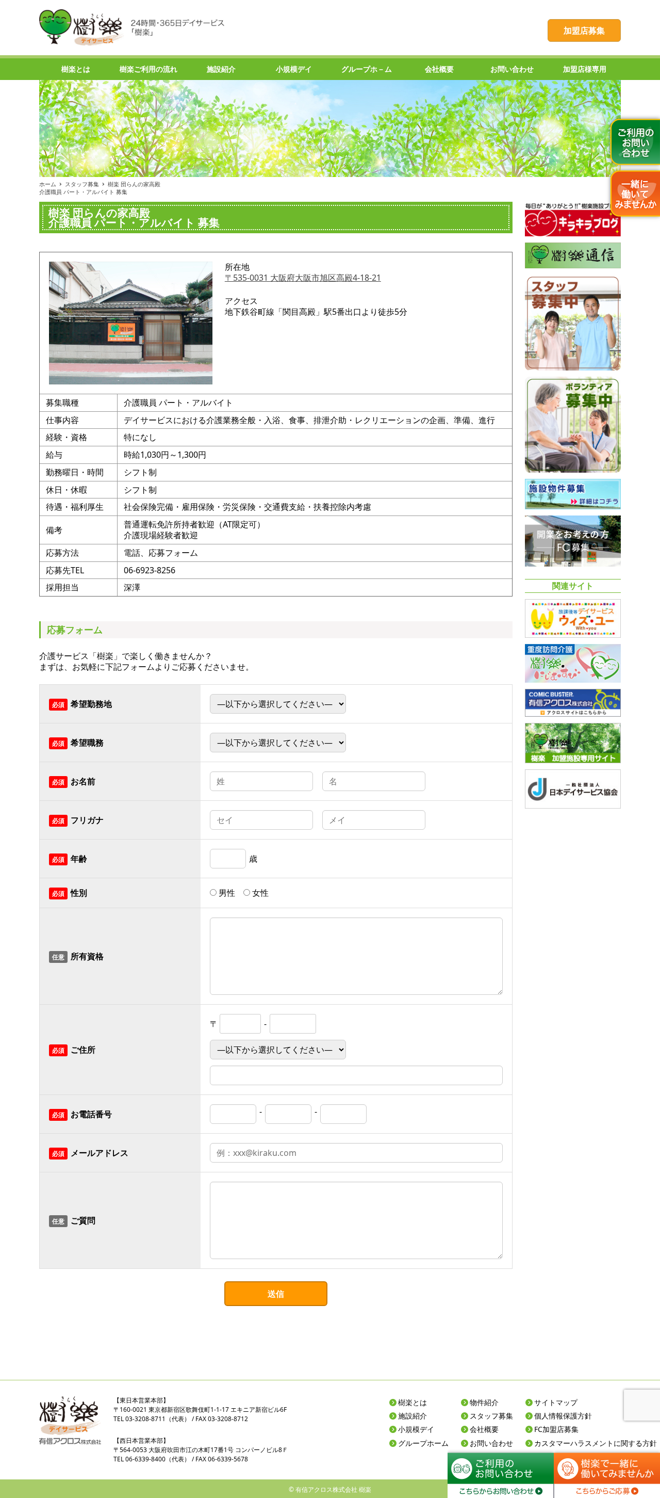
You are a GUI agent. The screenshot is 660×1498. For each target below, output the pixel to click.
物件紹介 (484, 1402)
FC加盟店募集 (556, 1429)
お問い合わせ (491, 1443)
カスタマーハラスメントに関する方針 (595, 1443)
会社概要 (484, 1429)
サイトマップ (556, 1402)
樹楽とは (412, 1402)
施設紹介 (412, 1416)
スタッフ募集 (491, 1416)
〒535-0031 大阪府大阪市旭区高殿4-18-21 (303, 277)
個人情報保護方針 (563, 1416)
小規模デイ (416, 1429)
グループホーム (423, 1443)
